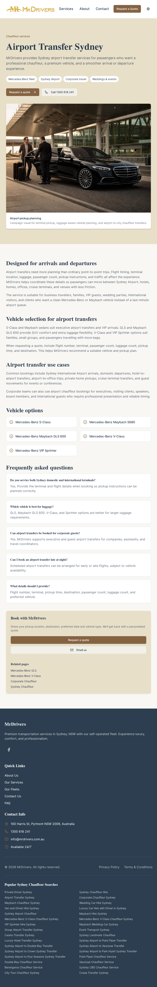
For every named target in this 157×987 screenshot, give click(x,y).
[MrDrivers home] (32, 9)
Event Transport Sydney (94, 929)
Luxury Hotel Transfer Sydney (23, 940)
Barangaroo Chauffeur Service (24, 967)
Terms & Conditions (138, 867)
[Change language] (148, 9)
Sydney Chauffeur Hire (93, 892)
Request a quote (19, 92)
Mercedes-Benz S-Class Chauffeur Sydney (31, 919)
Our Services (14, 782)
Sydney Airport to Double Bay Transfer (29, 945)
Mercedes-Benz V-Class (26, 675)
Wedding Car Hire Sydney (95, 902)
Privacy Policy (109, 867)
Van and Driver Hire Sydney (22, 908)
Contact (102, 9)
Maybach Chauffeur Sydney (22, 902)
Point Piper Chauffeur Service (97, 956)
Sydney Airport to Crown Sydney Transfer (31, 951)
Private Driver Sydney (18, 892)
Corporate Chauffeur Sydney (97, 897)
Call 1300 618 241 (62, 92)
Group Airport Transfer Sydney (24, 929)
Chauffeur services (18, 36)
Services (66, 9)
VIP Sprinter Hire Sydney (20, 924)
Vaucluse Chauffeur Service (96, 962)
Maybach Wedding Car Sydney (98, 924)
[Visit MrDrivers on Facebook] (9, 749)
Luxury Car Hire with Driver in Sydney (102, 908)
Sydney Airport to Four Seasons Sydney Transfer (35, 956)
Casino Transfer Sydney (19, 935)
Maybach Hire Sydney (93, 913)
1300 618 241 (20, 831)
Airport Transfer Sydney (19, 897)
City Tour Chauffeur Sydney (22, 972)
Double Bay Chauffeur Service (23, 962)
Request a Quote (127, 8)
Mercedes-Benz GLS (24, 670)
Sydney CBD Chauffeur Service (99, 967)
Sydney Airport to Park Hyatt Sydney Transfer (108, 951)
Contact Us (13, 796)
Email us (81, 650)
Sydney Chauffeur (22, 686)
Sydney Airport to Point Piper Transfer (103, 940)
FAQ (7, 803)
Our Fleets (12, 789)
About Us (11, 775)
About (84, 9)
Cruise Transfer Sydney (94, 972)
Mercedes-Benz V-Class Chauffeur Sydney (106, 919)
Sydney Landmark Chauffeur (97, 935)
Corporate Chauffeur (24, 681)
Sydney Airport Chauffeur (21, 913)
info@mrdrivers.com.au (27, 839)
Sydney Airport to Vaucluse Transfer (101, 945)
